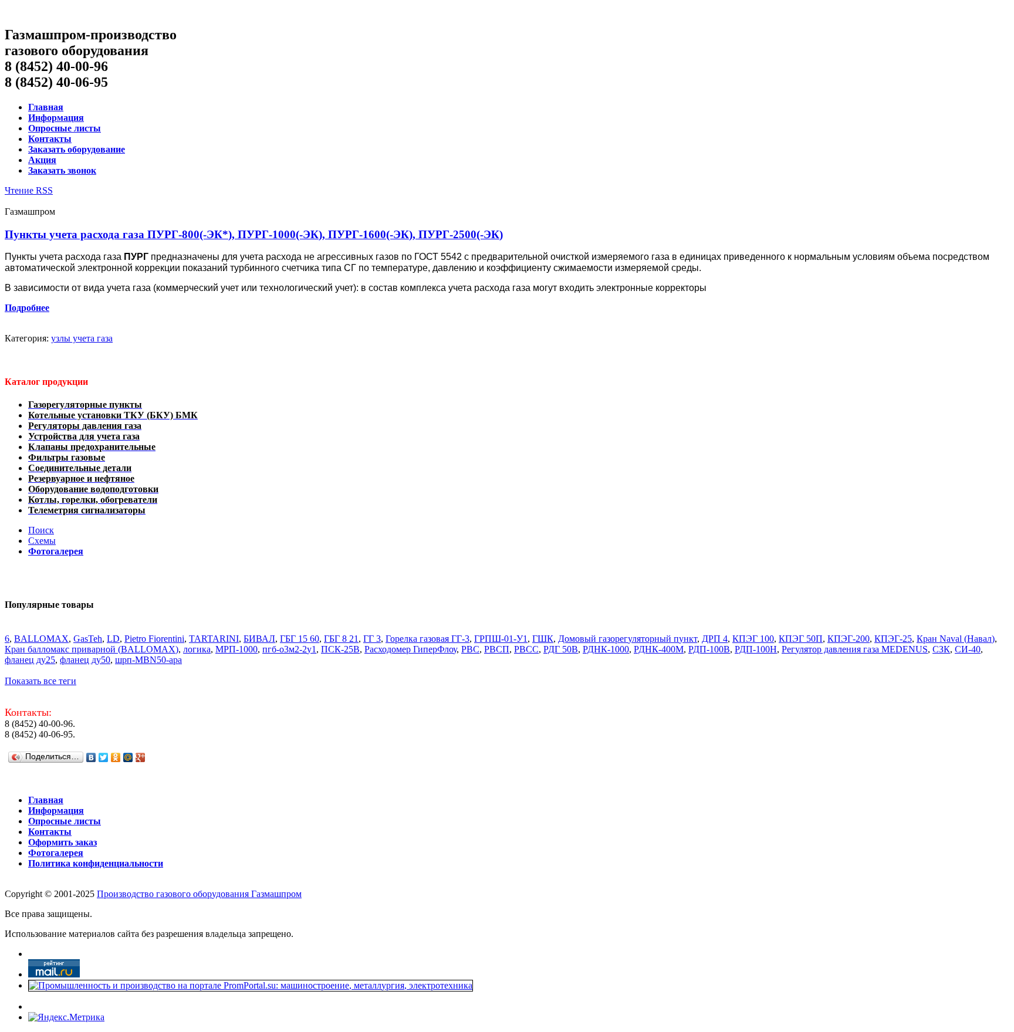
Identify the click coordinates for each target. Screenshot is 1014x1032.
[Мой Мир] (128, 757)
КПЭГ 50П (801, 639)
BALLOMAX (41, 639)
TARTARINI (214, 639)
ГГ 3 (372, 639)
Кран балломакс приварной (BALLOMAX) (91, 649)
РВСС (526, 649)
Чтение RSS (29, 190)
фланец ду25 (30, 660)
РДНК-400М (659, 649)
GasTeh (87, 639)
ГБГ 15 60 (299, 639)
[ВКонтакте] (91, 757)
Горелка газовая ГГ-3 (427, 639)
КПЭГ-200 (848, 639)
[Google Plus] (140, 757)
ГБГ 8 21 (341, 639)
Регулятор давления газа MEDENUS (855, 649)
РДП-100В (709, 649)
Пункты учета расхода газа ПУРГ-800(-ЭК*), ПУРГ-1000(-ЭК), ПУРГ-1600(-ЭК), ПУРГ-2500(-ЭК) (254, 234)
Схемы (42, 541)
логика (197, 649)
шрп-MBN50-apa (148, 660)
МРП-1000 (236, 649)
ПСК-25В (340, 649)
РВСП (496, 649)
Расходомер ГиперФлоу (410, 649)
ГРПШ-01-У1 (501, 639)
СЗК (941, 649)
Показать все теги (40, 681)
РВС (470, 649)
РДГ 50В (560, 649)
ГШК (542, 639)
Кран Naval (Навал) (956, 639)
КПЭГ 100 (753, 639)
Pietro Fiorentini (154, 639)
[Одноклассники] (116, 757)
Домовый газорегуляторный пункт (627, 639)
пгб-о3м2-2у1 (289, 649)
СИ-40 (968, 649)
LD (113, 639)
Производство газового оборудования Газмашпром (199, 894)
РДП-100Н (756, 649)
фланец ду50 (85, 660)
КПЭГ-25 (893, 639)
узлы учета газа (82, 338)
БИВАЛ (259, 639)
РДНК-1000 (606, 649)
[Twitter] (103, 757)
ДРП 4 (715, 639)
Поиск (41, 530)
